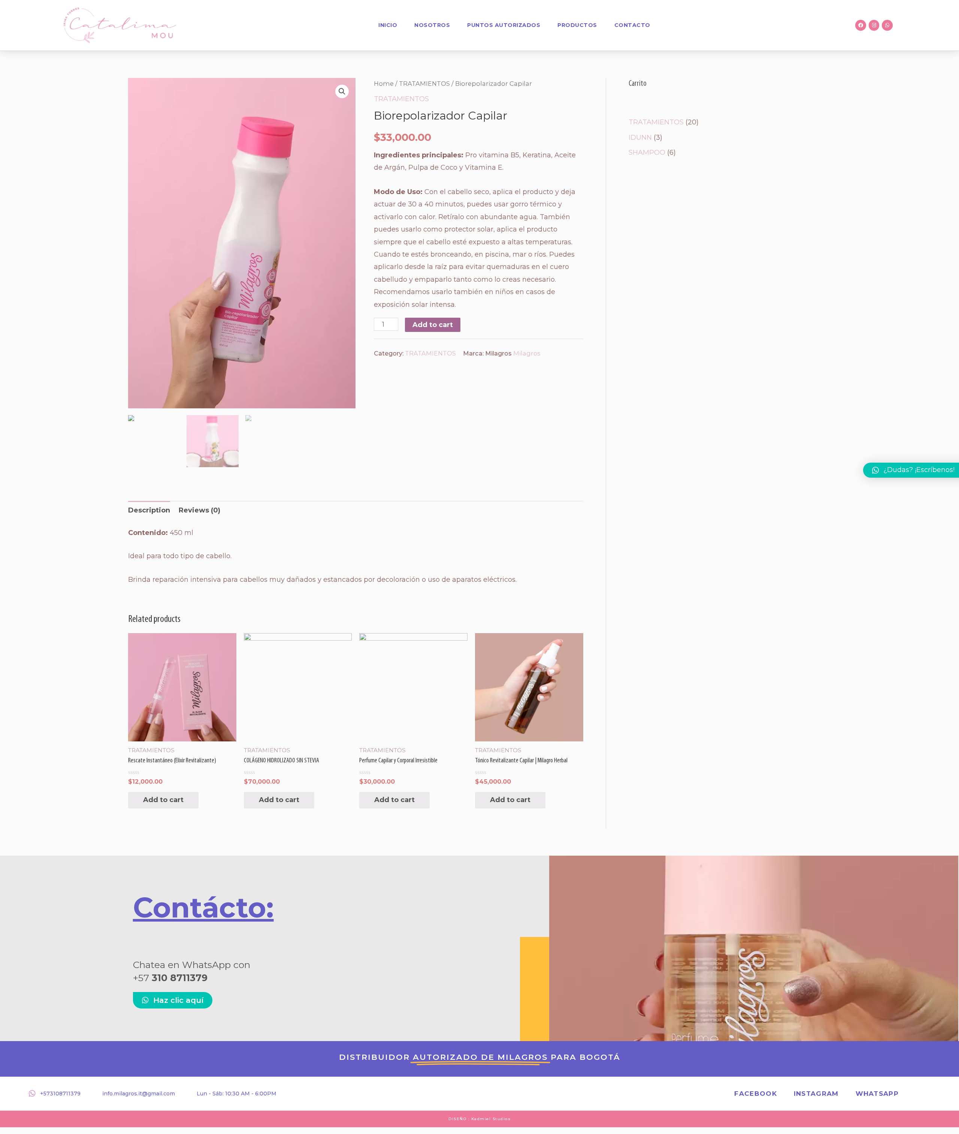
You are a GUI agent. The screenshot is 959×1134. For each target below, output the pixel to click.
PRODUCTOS (577, 25)
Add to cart (432, 325)
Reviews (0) (199, 510)
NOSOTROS (432, 25)
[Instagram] (874, 25)
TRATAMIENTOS (424, 83)
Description (149, 510)
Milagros (527, 353)
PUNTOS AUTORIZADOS (503, 25)
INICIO (387, 25)
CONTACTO (632, 25)
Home (384, 83)
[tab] (149, 510)
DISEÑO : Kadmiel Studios (479, 1118)
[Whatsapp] (887, 25)
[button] (172, 1000)
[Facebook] (860, 25)
